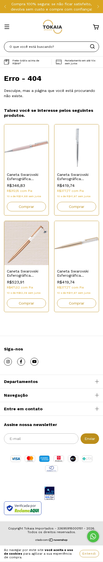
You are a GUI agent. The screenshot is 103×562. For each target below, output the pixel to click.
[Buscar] (92, 46)
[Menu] (7, 27)
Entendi (89, 553)
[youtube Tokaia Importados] (34, 362)
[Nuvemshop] (51, 541)
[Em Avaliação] (49, 494)
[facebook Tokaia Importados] (21, 362)
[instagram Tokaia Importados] (8, 362)
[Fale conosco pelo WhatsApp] (93, 536)
